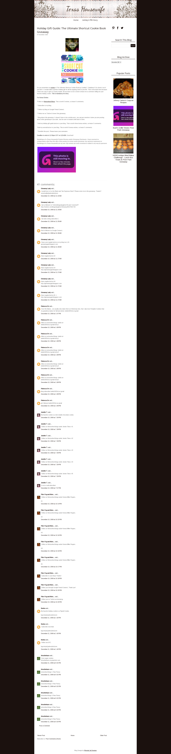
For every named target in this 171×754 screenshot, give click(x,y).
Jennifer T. (44, 412)
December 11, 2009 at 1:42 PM (51, 618)
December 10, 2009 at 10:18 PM (51, 578)
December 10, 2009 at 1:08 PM (51, 327)
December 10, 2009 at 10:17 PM (51, 566)
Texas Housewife (85, 9)
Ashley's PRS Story (90, 20)
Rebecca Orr (45, 306)
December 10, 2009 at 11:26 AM (51, 233)
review (53, 87)
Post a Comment (44, 726)
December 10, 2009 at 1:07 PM (51, 313)
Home (75, 20)
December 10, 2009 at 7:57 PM (51, 488)
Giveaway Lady (46, 188)
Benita (43, 608)
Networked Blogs (49, 101)
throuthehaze (45, 655)
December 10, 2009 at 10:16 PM (51, 535)
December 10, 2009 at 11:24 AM (51, 209)
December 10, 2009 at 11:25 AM (51, 221)
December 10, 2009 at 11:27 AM (51, 258)
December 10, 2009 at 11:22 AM (51, 196)
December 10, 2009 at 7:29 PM (51, 441)
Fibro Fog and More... (48, 494)
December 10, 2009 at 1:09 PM (51, 406)
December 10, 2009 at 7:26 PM (51, 417)
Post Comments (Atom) (53, 739)
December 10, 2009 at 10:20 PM (51, 590)
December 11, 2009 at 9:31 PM (51, 663)
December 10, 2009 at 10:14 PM (51, 504)
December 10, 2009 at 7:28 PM (51, 429)
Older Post (103, 735)
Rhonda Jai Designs (90, 750)
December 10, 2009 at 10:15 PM (51, 519)
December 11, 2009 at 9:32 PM (51, 710)
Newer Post (41, 735)
